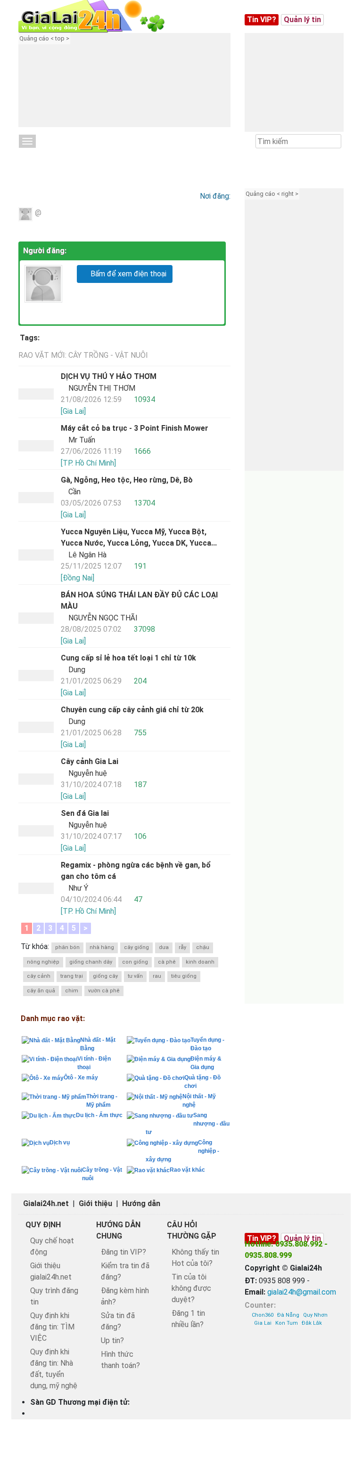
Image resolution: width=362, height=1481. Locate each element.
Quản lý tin (302, 19)
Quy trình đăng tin (54, 1296)
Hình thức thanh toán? (120, 1360)
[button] (136, 87)
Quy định (43, 1224)
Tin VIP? (261, 19)
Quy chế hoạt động (52, 1246)
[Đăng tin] (323, 1395)
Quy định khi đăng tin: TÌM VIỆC (52, 1327)
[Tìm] (334, 142)
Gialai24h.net (46, 1203)
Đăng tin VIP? (123, 1252)
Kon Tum (286, 1323)
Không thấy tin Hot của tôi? (195, 1258)
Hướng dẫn (141, 1203)
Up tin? (112, 1340)
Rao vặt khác (187, 1170)
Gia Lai (263, 1323)
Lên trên (346, 1395)
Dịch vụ (59, 1142)
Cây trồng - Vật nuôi (62, 156)
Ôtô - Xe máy (81, 1077)
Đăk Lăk (312, 1323)
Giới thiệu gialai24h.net (51, 1271)
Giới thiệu (95, 1203)
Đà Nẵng (288, 1315)
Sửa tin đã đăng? (118, 1321)
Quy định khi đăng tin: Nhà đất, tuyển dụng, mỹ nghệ (53, 1368)
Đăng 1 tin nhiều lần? (188, 1319)
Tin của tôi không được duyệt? (191, 1288)
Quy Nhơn (315, 1315)
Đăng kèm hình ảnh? (125, 1296)
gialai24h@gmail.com (301, 1292)
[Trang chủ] (100, 16)
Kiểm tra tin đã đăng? (125, 1271)
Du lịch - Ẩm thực (99, 1115)
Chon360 (262, 1315)
